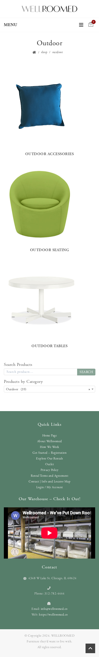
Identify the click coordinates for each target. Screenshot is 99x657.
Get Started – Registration (49, 453)
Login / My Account (49, 487)
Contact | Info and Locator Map (49, 482)
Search (86, 372)
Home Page (49, 436)
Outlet (49, 464)
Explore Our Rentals (49, 459)
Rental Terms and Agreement (49, 476)
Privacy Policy (50, 470)
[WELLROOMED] (49, 8)
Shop (44, 52)
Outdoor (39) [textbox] (48, 389)
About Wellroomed (49, 441)
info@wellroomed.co (54, 609)
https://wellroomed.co (53, 615)
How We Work (49, 447)
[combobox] (49, 389)
